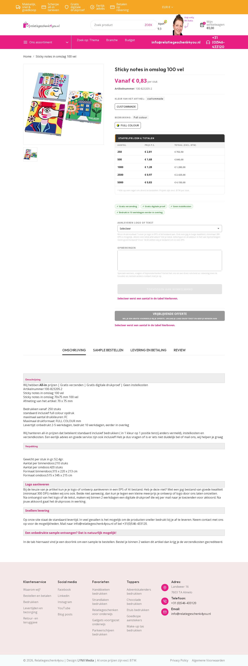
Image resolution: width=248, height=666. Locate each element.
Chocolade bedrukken (134, 602)
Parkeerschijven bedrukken (103, 632)
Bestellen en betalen (37, 596)
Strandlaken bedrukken (100, 602)
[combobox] (124, 25)
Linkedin (63, 596)
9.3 (159, 29)
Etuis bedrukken (138, 610)
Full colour (130, 125)
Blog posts (65, 614)
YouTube (64, 608)
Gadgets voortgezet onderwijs (105, 622)
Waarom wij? (31, 590)
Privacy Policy (179, 660)
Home (27, 56)
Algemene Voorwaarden (208, 660)
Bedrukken (30, 602)
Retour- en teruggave (30, 620)
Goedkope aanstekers (134, 618)
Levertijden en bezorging (33, 610)
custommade (126, 106)
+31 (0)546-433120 (183, 603)
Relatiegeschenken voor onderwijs (105, 612)
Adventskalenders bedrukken (139, 592)
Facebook (64, 590)
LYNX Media (86, 660)
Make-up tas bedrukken (135, 628)
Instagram (65, 602)
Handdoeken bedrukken (101, 592)
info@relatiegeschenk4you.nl (191, 614)
